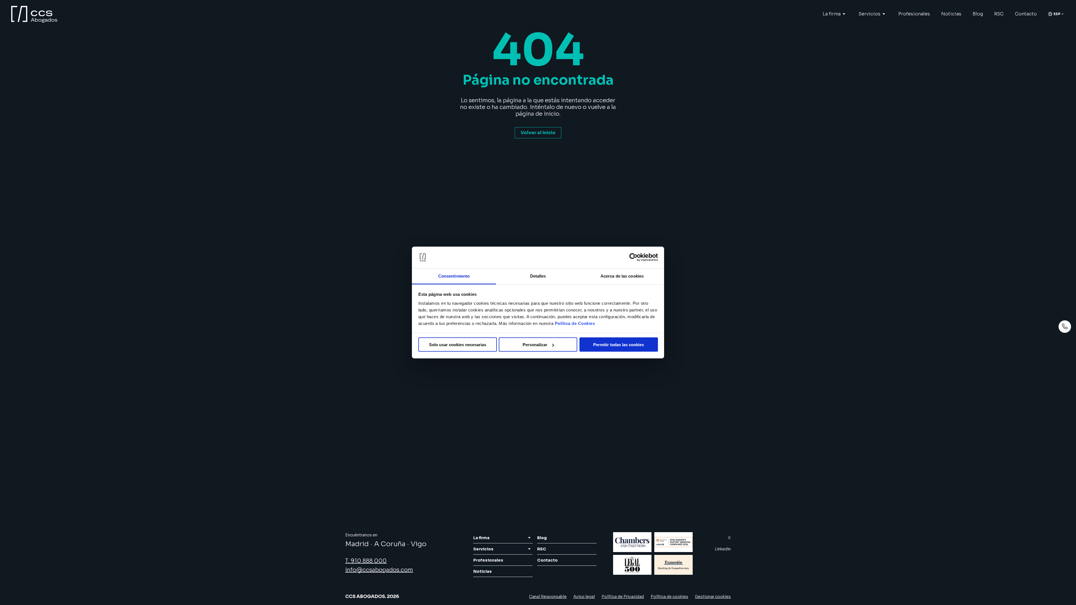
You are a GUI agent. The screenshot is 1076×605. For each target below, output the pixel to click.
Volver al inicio (538, 133)
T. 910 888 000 (366, 560)
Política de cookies (669, 596)
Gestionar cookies (713, 596)
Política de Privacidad (623, 596)
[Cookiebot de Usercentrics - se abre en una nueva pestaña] (633, 257)
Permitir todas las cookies (618, 344)
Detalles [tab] (538, 275)
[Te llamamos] (1065, 326)
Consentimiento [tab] (454, 275)
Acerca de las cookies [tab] (622, 275)
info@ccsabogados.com (379, 569)
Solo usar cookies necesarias (457, 344)
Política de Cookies (575, 323)
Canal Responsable (548, 596)
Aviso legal (584, 596)
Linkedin (723, 549)
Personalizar (535, 344)
